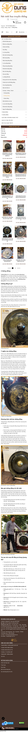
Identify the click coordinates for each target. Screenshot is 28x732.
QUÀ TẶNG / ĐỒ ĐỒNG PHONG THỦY (10, 117)
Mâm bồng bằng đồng (7, 60)
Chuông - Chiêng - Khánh (5, 27)
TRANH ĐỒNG (5, 112)
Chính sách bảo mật (5, 662)
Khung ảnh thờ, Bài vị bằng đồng (9, 79)
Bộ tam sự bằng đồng (7, 44)
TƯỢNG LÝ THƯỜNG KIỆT (7, 652)
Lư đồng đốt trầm (6, 76)
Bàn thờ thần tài (6, 87)
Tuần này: (3, 131)
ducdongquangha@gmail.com (11, 634)
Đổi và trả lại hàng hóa (5, 669)
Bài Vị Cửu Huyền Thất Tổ (7, 122)
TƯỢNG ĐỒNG (5, 114)
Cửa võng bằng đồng (7, 85)
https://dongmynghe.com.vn (13, 609)
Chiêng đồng (7, 95)
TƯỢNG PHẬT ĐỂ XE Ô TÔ (7, 649)
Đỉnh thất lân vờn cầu (7, 101)
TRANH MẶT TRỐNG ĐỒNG (7, 654)
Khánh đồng (6, 98)
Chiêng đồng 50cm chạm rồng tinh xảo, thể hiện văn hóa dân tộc (7, 240)
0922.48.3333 (11, 633)
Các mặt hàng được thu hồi (6, 671)
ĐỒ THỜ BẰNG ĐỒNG (10, 25)
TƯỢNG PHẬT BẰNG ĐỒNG (7, 647)
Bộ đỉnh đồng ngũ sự (7, 41)
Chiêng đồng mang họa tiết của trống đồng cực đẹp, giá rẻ (21, 218)
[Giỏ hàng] (25, 21)
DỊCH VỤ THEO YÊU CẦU (7, 120)
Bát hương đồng (6, 57)
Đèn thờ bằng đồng (7, 71)
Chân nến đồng (6, 46)
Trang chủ (3, 25)
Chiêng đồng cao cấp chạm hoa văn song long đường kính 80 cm (7, 154)
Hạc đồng (5, 49)
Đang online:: (4, 137)
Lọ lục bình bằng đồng (7, 103)
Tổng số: (3, 135)
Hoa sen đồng (6, 74)
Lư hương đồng (6, 52)
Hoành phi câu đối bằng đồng (9, 82)
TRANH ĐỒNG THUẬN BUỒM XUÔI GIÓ (9, 645)
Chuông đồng (7, 92)
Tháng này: (3, 133)
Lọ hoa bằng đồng (6, 63)
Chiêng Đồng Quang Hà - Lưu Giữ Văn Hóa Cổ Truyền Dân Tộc (7, 197)
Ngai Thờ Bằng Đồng (7, 109)
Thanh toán (3, 665)
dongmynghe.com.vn (10, 636)
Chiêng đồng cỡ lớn (20, 238)
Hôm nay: (3, 128)
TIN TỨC (3, 656)
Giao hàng (3, 667)
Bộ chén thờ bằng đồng (8, 55)
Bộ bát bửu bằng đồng (7, 106)
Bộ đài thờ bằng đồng (7, 68)
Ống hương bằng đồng (7, 66)
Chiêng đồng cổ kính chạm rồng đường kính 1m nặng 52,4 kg (7, 176)
